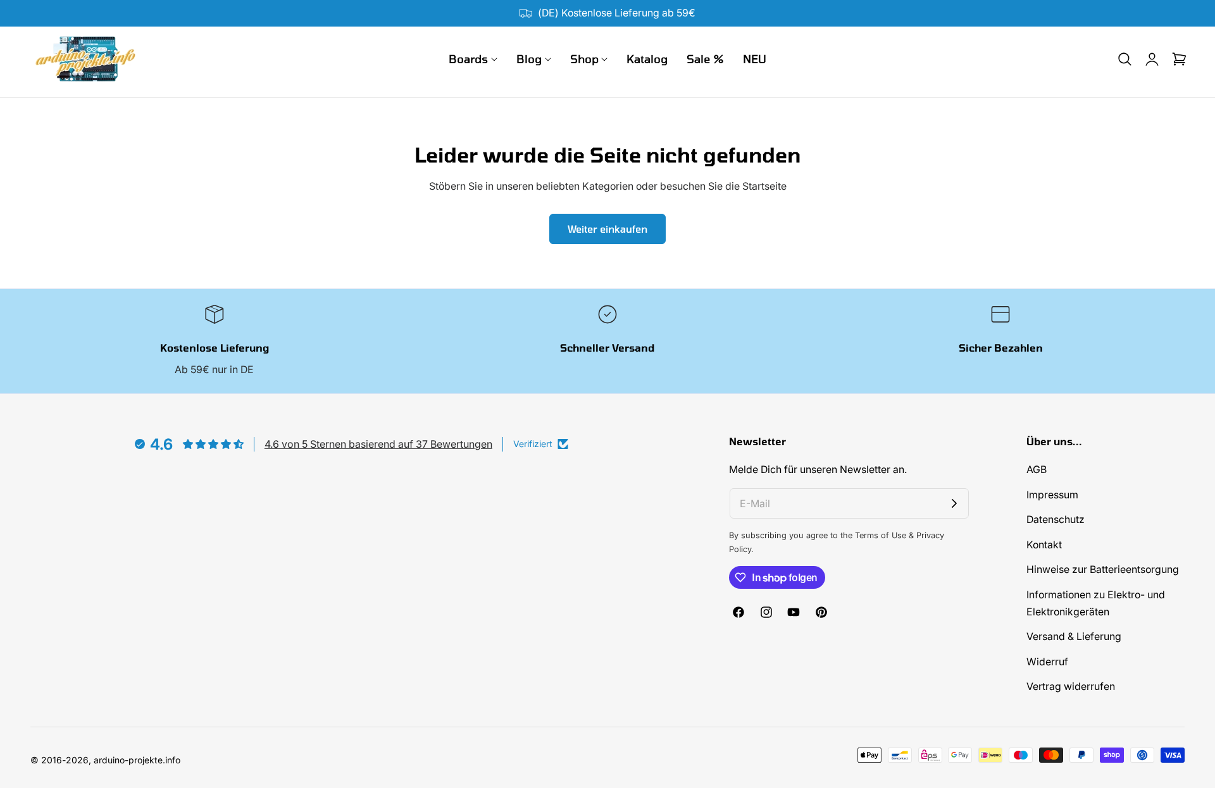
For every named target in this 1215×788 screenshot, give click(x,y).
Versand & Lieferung (1073, 637)
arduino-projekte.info (137, 759)
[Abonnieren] (954, 503)
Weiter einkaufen (607, 229)
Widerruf (1047, 662)
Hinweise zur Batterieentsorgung (1102, 570)
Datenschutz (1055, 520)
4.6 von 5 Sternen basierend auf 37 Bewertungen (378, 444)
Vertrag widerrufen (1070, 687)
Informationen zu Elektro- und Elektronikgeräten (1095, 603)
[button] (1124, 59)
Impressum (1052, 495)
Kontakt (1044, 545)
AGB (1036, 470)
